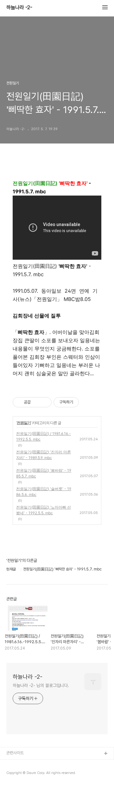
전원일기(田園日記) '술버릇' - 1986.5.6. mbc (43, 491)
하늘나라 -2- (19, 7)
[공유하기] (37, 402)
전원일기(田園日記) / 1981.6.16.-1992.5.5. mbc (43, 436)
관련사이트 (15, 752)
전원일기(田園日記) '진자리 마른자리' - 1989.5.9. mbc (43, 455)
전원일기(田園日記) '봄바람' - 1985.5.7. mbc (43, 473)
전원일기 (24, 422)
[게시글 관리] (44, 402)
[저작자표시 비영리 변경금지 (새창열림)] (87, 402)
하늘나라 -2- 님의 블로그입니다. (41, 685)
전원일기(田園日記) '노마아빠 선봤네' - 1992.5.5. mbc (43, 510)
